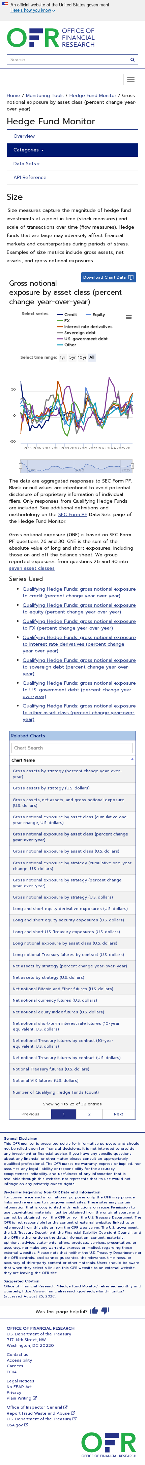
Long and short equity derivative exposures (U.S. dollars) (70, 909)
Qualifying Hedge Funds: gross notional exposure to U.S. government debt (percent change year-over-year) (79, 690)
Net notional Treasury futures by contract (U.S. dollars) (67, 1058)
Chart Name (23, 760)
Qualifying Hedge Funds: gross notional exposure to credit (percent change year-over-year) (79, 592)
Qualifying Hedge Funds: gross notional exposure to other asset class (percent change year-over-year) (79, 712)
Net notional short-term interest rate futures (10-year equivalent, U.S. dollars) (66, 1026)
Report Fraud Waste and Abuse (38, 1413)
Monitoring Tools (45, 95)
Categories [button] (26, 149)
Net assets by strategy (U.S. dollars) (48, 977)
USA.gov (15, 1425)
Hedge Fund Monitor (92, 95)
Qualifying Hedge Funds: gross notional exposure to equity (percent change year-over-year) (79, 608)
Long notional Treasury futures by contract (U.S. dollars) (68, 955)
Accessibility (19, 1360)
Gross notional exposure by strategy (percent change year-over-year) (67, 883)
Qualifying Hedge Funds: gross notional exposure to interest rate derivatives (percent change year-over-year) (79, 644)
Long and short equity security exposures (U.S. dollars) (68, 920)
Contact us (17, 1355)
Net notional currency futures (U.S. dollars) (55, 1000)
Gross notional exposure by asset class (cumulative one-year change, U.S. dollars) (71, 820)
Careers (15, 1366)
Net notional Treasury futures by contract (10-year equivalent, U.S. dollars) (63, 1043)
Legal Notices (20, 1381)
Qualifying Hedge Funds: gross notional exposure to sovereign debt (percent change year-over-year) (79, 667)
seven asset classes (32, 568)
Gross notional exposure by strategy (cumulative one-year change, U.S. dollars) (72, 866)
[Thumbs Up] (94, 1310)
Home (13, 95)
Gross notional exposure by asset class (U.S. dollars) (66, 851)
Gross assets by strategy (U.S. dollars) (51, 788)
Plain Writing (19, 1398)
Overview (24, 136)
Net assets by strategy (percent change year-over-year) (70, 966)
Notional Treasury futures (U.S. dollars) (51, 1069)
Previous (30, 1114)
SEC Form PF (72, 514)
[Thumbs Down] (105, 1310)
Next (118, 1114)
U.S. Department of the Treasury (39, 1419)
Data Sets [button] (24, 163)
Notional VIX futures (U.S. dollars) (46, 1081)
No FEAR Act (19, 1387)
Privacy (14, 1392)
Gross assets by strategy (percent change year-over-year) (67, 774)
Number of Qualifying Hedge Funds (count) (56, 1092)
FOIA (12, 1372)
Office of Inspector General (34, 1407)
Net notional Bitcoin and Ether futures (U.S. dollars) (63, 989)
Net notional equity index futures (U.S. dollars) (58, 1012)
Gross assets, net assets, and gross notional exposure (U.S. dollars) (68, 803)
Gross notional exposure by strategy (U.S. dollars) (63, 897)
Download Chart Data (104, 277)
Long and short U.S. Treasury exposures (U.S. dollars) (66, 932)
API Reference (30, 177)
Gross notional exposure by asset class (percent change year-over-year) (70, 837)
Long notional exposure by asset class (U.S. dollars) (65, 943)
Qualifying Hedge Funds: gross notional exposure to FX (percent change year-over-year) (79, 625)
